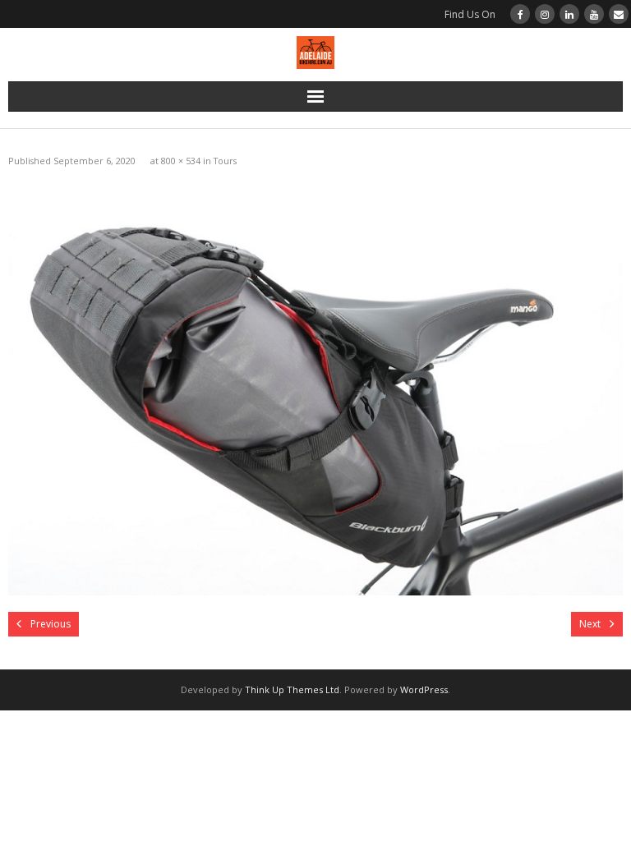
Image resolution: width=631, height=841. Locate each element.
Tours (225, 160)
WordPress (424, 689)
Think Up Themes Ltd (292, 689)
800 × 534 (180, 160)
